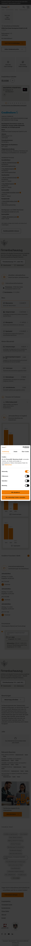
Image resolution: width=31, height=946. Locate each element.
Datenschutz (8, 464)
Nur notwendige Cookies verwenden (15, 497)
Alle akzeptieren (15, 492)
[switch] (27, 476)
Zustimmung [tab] (5, 451)
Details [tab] (15, 451)
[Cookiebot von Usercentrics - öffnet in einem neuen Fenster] (22, 447)
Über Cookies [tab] (25, 451)
